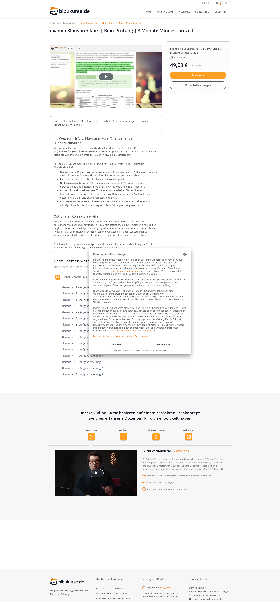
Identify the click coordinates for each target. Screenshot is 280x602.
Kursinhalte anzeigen (198, 85)
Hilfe (216, 3)
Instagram (164, 587)
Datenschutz (121, 593)
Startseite (54, 23)
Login (226, 3)
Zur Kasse (198, 75)
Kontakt (205, 3)
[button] (225, 12)
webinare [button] (184, 11)
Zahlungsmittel (117, 588)
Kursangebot (68, 23)
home (148, 11)
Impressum (101, 588)
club (218, 11)
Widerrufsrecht (104, 593)
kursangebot (165, 11)
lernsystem (202, 11)
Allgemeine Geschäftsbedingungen (113, 598)
